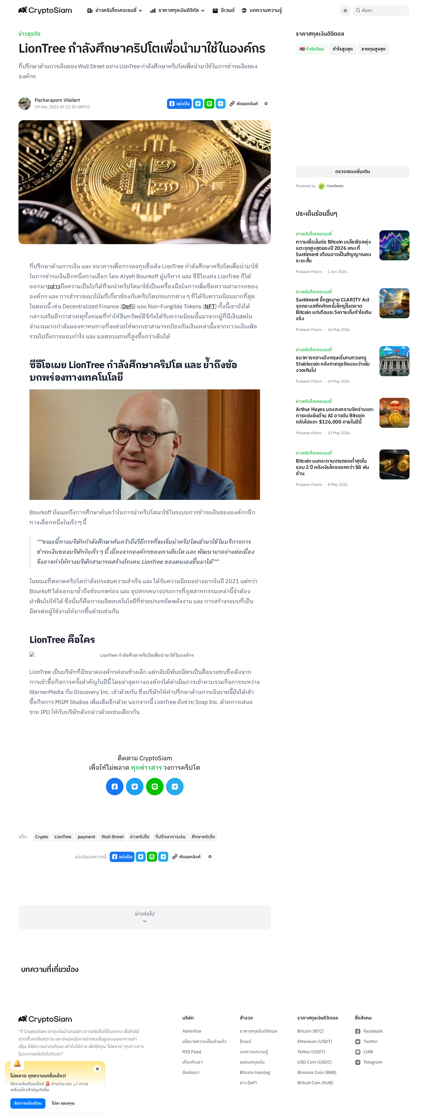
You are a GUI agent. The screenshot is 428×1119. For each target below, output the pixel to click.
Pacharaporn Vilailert (57, 100)
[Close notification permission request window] (97, 1069)
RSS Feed (191, 1052)
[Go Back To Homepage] (45, 11)
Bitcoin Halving (255, 1072)
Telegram (372, 1062)
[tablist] (353, 46)
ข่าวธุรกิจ (29, 34)
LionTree (63, 836)
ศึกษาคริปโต (203, 836)
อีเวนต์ (228, 10)
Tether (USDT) (311, 1052)
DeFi (128, 306)
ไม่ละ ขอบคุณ (63, 1103)
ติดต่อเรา (190, 1072)
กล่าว (53, 286)
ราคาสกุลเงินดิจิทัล (179, 10)
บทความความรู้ (266, 10)
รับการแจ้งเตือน (28, 1103)
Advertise (191, 1031)
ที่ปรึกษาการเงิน (170, 836)
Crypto (41, 836)
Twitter (370, 1041)
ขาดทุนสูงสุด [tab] (374, 49)
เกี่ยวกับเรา (192, 1062)
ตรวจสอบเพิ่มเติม (352, 172)
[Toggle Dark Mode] (345, 10)
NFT (210, 306)
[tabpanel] (353, 110)
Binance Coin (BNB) (317, 1072)
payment (86, 836)
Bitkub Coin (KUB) (315, 1083)
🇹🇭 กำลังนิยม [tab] (312, 49)
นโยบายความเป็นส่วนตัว (204, 1041)
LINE (368, 1052)
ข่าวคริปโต (139, 836)
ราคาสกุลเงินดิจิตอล (258, 1031)
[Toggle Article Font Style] (266, 104)
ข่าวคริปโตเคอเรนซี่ (116, 10)
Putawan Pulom (309, 272)
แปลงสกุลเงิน (252, 1062)
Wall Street (113, 836)
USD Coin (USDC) (314, 1062)
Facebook (373, 1031)
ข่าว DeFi (248, 1083)
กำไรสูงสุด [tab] (343, 49)
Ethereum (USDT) (314, 1041)
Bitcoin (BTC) (310, 1031)
